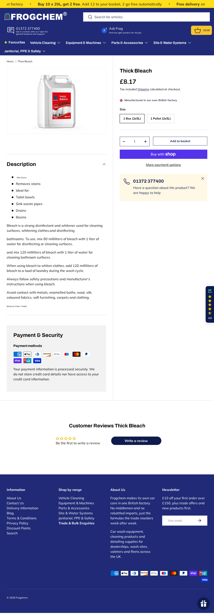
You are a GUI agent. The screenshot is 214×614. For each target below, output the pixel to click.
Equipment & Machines (76, 503)
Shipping (143, 89)
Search (12, 533)
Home (10, 61)
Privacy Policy (17, 523)
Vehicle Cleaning (71, 498)
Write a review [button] (136, 441)
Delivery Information (22, 508)
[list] (56, 101)
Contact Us (15, 503)
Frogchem (22, 597)
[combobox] (146, 17)
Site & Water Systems (76, 513)
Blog (10, 513)
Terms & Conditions (22, 518)
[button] (197, 30)
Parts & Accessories (74, 508)
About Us (14, 498)
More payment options (163, 165)
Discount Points (19, 528)
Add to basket (180, 141)
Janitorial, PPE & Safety (76, 518)
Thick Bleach (25, 61)
